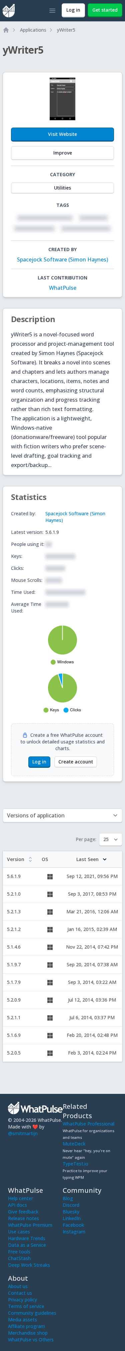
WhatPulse (62, 287)
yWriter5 (66, 30)
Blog (68, 1198)
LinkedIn (72, 1218)
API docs (17, 1205)
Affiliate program (26, 1326)
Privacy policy (22, 1299)
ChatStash (19, 1258)
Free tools (19, 1251)
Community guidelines (32, 1313)
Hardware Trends (26, 1238)
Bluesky (71, 1211)
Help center (20, 1198)
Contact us (20, 1293)
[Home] (6, 30)
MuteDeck (74, 1143)
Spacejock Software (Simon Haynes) (62, 259)
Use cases (19, 1231)
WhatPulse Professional (88, 1124)
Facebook (73, 1225)
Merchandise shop (28, 1333)
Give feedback (23, 1211)
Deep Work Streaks (29, 1265)
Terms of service (26, 1306)
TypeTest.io (75, 1163)
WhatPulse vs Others (31, 1339)
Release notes (23, 1218)
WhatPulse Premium (30, 1225)
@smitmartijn (23, 1133)
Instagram (74, 1231)
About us (18, 1286)
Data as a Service (27, 1245)
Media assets (22, 1319)
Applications (33, 30)
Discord (71, 1205)
